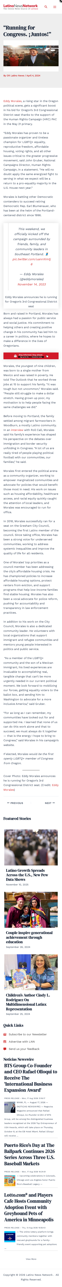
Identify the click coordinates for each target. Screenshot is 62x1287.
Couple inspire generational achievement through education (29, 937)
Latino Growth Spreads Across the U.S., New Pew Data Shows (27, 875)
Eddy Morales (12, 101)
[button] (46, 7)
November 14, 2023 (31, 284)
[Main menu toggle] (55, 7)
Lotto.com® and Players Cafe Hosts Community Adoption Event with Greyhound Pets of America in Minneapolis (29, 1207)
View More (31, 1259)
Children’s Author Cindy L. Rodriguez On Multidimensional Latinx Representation (28, 1001)
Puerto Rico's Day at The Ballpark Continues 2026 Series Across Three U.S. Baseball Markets (29, 1154)
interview (17, 430)
